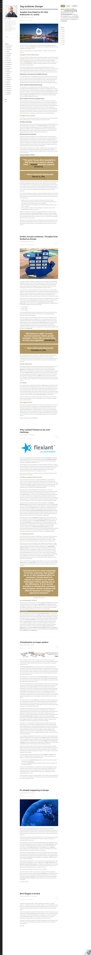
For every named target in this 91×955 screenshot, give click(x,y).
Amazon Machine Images (27, 716)
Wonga (45, 857)
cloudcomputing (70, 11)
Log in (6, 101)
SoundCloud (29, 857)
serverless (70, 19)
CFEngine (51, 754)
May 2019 (8, 51)
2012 (63, 44)
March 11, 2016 (38, 176)
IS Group (56, 628)
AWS (72, 9)
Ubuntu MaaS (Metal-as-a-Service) (33, 763)
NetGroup (26, 630)
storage (77, 19)
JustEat (50, 857)
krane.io (29, 369)
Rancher (51, 91)
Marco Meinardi (25, 17)
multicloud (76, 17)
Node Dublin (30, 847)
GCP (61, 17)
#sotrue (34, 164)
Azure (75, 9)
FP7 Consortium (51, 628)
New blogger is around (30, 893)
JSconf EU (43, 847)
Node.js (46, 844)
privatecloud (66, 19)
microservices (71, 17)
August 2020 (8, 47)
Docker (54, 213)
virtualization (64, 21)
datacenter (69, 16)
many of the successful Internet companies (28, 864)
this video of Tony (42, 519)
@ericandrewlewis (43, 125)
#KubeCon (38, 166)
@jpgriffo (22, 369)
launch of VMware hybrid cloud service (41, 526)
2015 (63, 38)
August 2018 (8, 55)
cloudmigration (75, 14)
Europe (76, 16)
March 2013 (8, 84)
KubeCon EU (50, 45)
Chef (28, 128)
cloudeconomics (64, 12)
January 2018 (8, 60)
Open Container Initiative (37, 213)
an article (32, 828)
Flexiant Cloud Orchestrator (46, 602)
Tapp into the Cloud (45, 737)
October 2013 (8, 77)
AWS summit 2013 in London (27, 666)
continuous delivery (42, 322)
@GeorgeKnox (42, 604)
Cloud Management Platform (51, 459)
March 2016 (8, 66)
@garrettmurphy (44, 676)
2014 (63, 40)
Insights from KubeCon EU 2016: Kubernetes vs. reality (34, 13)
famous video (45, 385)
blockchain (62, 11)
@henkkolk (29, 328)
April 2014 (8, 75)
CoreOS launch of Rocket (41, 394)
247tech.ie (45, 679)
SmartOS (73, 19)
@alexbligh (33, 562)
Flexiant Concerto (28, 372)
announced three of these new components (46, 303)
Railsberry (52, 847)
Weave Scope (31, 94)
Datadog (25, 94)
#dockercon (49, 340)
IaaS (50, 522)
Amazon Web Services (32, 485)
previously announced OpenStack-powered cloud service (42, 510)
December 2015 (9, 68)
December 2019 (9, 49)
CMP (62, 16)
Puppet (46, 754)
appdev (63, 9)
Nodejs (62, 19)
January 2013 (8, 88)
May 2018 (8, 57)
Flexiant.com (34, 418)
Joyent (45, 742)
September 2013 (9, 79)
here (37, 685)
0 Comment (30, 20)
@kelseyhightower (28, 61)
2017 (63, 35)
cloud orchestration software (43, 613)
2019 (63, 31)
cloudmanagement (67, 14)
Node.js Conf (35, 847)
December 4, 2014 (38, 350)
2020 (63, 29)
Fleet (37, 128)
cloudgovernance (71, 12)
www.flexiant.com (33, 630)
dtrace (73, 16)
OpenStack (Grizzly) (34, 759)
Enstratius (33, 507)
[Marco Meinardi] (11, 11)
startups (32, 434)
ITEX (21, 630)
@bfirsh (39, 375)
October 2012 (8, 92)
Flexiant (48, 457)
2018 (63, 33)
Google (22, 58)
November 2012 (9, 90)
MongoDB (51, 844)
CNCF (27, 68)
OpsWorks (36, 699)
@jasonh (46, 740)
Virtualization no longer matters (34, 642)
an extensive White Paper (40, 520)
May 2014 (8, 73)
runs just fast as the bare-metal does (28, 877)
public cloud (48, 862)
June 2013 (8, 81)
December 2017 (9, 62)
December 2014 (9, 71)
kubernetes (65, 17)
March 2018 (8, 58)
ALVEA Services (44, 628)
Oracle (28, 494)
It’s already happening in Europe (34, 790)
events (31, 17)
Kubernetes (33, 46)
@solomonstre (23, 303)
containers (65, 16)
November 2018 (9, 53)
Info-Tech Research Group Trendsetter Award (39, 627)
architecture (68, 9)
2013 (63, 42)
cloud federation (28, 522)
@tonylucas (36, 517)
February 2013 (8, 86)
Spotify (38, 857)
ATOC (49, 692)
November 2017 (9, 64)
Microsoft (25, 494)
